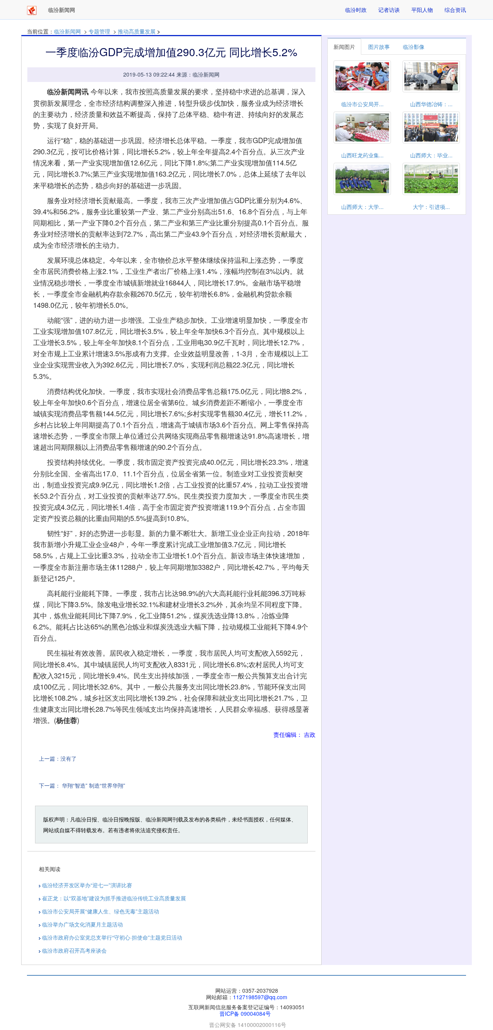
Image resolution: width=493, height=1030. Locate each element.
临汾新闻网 (67, 31)
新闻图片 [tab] (344, 46)
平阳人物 (422, 9)
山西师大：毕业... (431, 155)
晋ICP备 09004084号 (245, 1013)
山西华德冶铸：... (431, 104)
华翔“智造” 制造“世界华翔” (93, 785)
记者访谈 (389, 9)
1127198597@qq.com (260, 997)
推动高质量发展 (137, 31)
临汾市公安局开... (362, 104)
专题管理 (99, 31)
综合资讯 (455, 9)
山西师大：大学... (362, 206)
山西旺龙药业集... (362, 155)
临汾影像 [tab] (413, 46)
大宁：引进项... (431, 206)
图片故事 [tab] (379, 46)
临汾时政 (356, 9)
